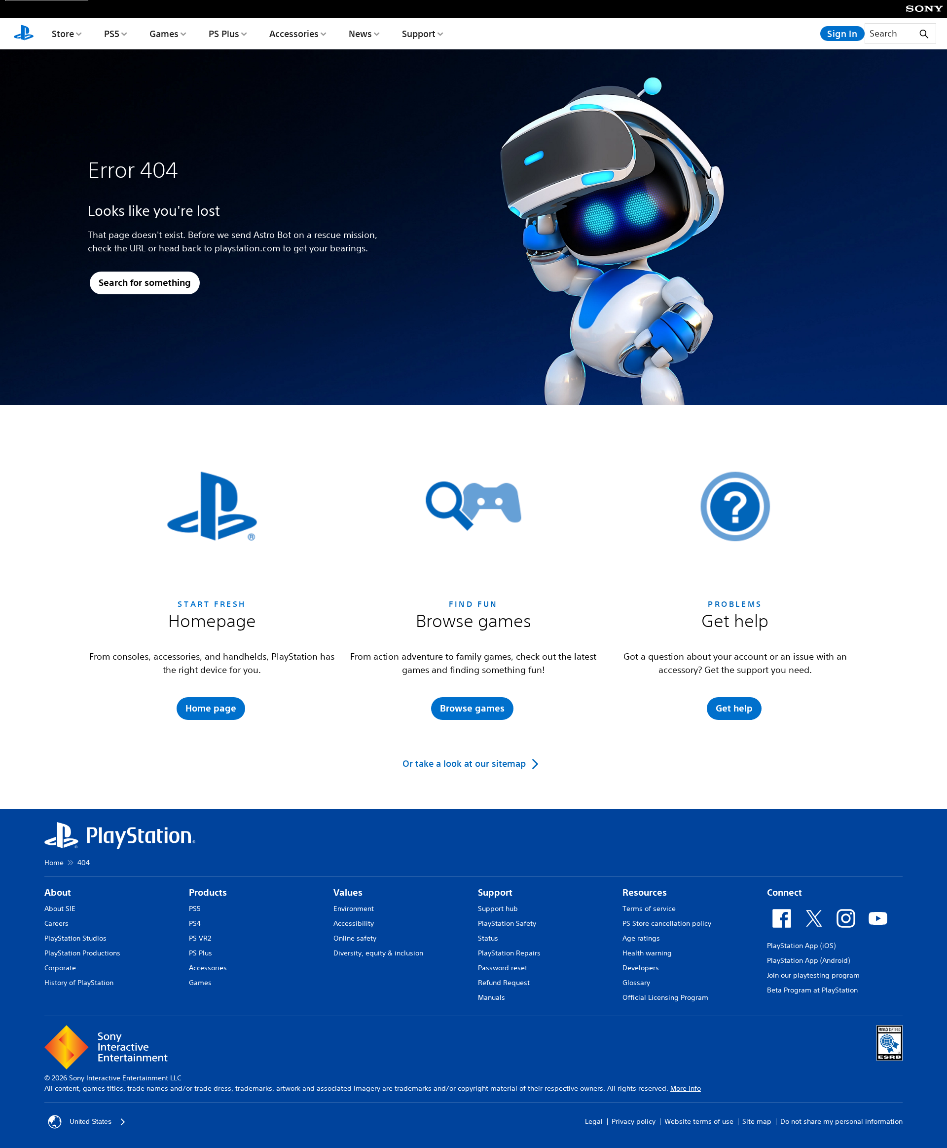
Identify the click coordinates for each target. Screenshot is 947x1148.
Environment (353, 908)
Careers (56, 923)
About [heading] (57, 892)
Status (488, 938)
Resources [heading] (644, 892)
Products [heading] (208, 892)
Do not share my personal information (841, 1121)
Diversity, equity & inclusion (378, 953)
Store (63, 33)
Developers (640, 967)
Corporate (60, 967)
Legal (594, 1121)
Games (164, 33)
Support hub (498, 908)
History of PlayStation (78, 982)
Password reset (502, 967)
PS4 (195, 923)
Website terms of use (698, 1121)
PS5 (111, 33)
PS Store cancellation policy (666, 923)
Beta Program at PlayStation (812, 990)
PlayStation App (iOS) (801, 945)
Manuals (491, 997)
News (360, 33)
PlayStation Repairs (509, 953)
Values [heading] (348, 892)
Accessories (294, 33)
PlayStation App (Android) (808, 960)
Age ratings (641, 938)
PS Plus (224, 33)
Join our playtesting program (813, 975)
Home (54, 862)
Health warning (647, 953)
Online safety (354, 938)
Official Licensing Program (665, 997)
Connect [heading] (784, 892)
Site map (756, 1121)
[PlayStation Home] (23, 33)
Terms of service (649, 908)
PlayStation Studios (75, 938)
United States (90, 1121)
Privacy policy (634, 1121)
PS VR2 (200, 938)
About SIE (59, 908)
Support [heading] (495, 892)
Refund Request (504, 982)
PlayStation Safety (507, 923)
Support (419, 33)
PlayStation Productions (82, 953)
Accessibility (353, 923)
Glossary (636, 982)
